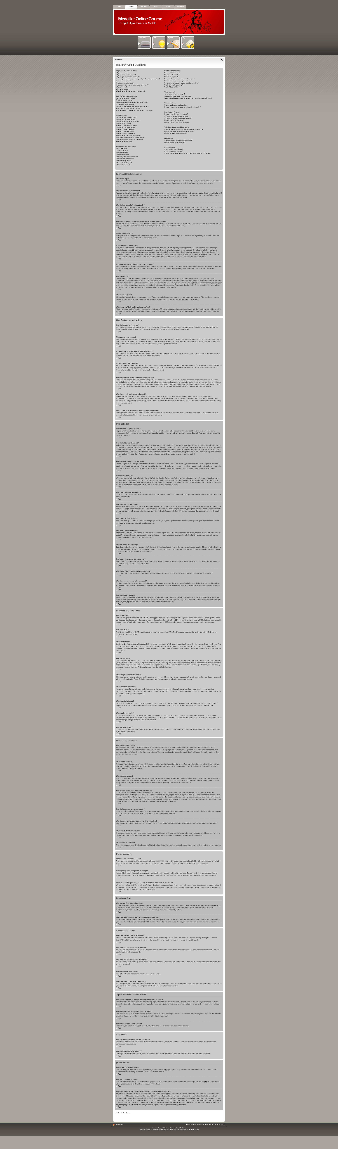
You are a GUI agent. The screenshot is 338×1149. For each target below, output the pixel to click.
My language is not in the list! (125, 104)
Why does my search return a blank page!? (177, 118)
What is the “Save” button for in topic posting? (130, 137)
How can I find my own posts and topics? (177, 122)
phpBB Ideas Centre (211, 1082)
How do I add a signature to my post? (128, 121)
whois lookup (160, 1096)
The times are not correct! (124, 100)
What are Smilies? (122, 152)
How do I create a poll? (123, 123)
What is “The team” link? (171, 87)
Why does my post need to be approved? (129, 139)
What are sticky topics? (123, 161)
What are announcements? (124, 159)
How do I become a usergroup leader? (176, 81)
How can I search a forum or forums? (176, 114)
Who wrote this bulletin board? (173, 149)
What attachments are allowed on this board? (178, 140)
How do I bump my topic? (124, 141)
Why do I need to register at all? (126, 75)
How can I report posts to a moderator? (128, 135)
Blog (168, 7)
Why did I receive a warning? (125, 133)
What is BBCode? (121, 148)
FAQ (183, 38)
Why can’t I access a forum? (125, 129)
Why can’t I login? (121, 73)
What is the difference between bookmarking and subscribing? (183, 129)
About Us (143, 7)
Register (170, 38)
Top (119, 185)
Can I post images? (122, 154)
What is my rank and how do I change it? (129, 108)
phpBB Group (175, 1070)
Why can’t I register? (122, 89)
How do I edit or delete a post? (126, 119)
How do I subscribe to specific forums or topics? (179, 131)
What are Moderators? (171, 75)
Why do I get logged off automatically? (128, 77)
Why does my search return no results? (176, 116)
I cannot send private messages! (174, 94)
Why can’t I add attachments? (125, 131)
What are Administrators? (172, 73)
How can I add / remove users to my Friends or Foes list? (182, 107)
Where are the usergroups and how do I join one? (179, 79)
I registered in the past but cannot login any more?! (132, 85)
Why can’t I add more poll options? (127, 125)
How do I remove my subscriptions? (175, 133)
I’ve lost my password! (123, 81)
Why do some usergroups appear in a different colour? (181, 83)
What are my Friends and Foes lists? (175, 105)
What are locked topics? (124, 163)
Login (154, 38)
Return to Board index (123, 1113)
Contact (180, 7)
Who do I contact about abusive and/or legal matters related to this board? (187, 153)
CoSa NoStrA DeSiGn (159, 1129)
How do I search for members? (174, 120)
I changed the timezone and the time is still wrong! (132, 102)
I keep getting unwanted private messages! (177, 96)
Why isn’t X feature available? (173, 151)
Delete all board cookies (194, 1124)
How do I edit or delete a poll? (125, 127)
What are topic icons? (123, 165)
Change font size (221, 59)
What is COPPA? (121, 87)
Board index (142, 38)
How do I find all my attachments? (174, 142)
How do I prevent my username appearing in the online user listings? (138, 79)
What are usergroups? (171, 77)
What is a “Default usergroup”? (173, 85)
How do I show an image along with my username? (132, 106)
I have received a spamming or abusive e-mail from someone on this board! (188, 98)
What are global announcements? (127, 157)
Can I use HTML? (122, 150)
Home (119, 7)
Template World (194, 1129)
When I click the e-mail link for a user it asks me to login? (134, 110)
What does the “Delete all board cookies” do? (130, 91)
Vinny (171, 1129)
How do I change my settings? (126, 98)
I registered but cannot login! (125, 83)
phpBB (162, 1128)
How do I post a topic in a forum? (126, 117)
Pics (156, 7)
